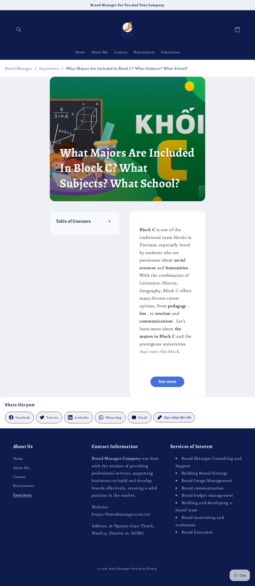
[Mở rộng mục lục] (110, 221)
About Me (21, 467)
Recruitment (23, 485)
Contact (19, 476)
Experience (49, 68)
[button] (19, 29)
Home (18, 458)
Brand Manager (18, 68)
